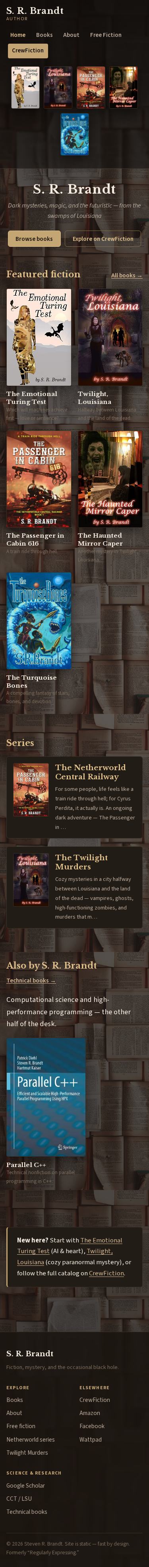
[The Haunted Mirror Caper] (123, 87)
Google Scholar (25, 1485)
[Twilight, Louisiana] (58, 87)
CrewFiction (28, 50)
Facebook (91, 1426)
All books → (127, 275)
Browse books (34, 239)
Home (17, 35)
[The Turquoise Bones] (74, 134)
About (71, 35)
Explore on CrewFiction (103, 239)
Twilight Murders (27, 1452)
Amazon (89, 1413)
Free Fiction (106, 35)
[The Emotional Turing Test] (25, 87)
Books (44, 35)
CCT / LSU (19, 1498)
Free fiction (20, 1426)
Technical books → (31, 980)
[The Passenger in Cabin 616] (91, 87)
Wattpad (90, 1439)
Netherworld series (30, 1439)
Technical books (26, 1511)
